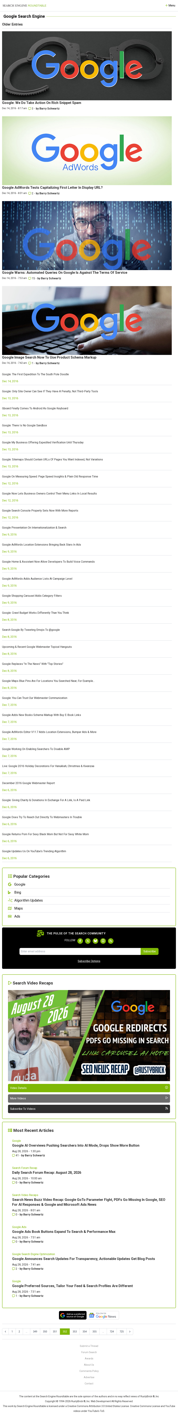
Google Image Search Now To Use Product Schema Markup (49, 357)
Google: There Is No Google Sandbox (24, 425)
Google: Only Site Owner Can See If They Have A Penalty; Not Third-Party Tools (50, 391)
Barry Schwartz (49, 108)
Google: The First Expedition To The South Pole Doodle (35, 374)
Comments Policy (89, 1371)
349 (35, 1331)
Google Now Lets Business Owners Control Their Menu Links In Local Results (49, 493)
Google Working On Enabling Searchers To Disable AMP (36, 749)
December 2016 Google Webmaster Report (28, 783)
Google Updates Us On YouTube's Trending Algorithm (34, 851)
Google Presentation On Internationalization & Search (34, 527)
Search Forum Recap (24, 1168)
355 (94, 1331)
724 (112, 1331)
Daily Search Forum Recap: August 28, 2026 (46, 1172)
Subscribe (149, 951)
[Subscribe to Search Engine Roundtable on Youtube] (103, 941)
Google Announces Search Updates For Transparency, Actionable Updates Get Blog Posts (83, 1259)
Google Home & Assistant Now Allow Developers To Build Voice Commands (48, 561)
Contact (89, 1383)
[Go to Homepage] (24, 5)
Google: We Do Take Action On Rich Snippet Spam (41, 103)
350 (45, 1331)
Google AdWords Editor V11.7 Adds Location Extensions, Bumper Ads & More (49, 732)
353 (75, 1331)
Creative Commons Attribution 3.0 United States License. (98, 1406)
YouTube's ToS (96, 1411)
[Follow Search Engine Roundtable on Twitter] (88, 941)
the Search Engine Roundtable (53, 1396)
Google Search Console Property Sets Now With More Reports (40, 510)
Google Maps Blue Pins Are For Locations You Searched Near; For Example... (48, 681)
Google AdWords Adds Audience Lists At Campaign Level (37, 578)
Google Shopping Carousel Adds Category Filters (32, 595)
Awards (89, 1358)
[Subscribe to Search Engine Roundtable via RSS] (111, 941)
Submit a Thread (89, 1346)
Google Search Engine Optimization (33, 1254)
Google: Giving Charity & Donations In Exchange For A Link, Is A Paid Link (46, 800)
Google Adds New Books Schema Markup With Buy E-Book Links (41, 715)
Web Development (101, 1401)
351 (55, 1331)
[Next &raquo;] (130, 1331)
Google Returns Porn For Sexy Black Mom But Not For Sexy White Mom (45, 834)
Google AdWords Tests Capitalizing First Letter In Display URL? (52, 187)
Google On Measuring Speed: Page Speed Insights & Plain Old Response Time (50, 476)
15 (33, 278)
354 (85, 1331)
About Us (89, 1364)
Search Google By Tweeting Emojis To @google (31, 629)
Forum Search (89, 1352)
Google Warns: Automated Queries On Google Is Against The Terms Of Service (64, 272)
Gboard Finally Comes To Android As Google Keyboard (35, 408)
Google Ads (19, 1227)
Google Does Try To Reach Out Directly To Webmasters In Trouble (42, 817)
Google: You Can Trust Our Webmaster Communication (34, 698)
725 (122, 1331)
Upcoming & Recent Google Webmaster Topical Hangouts (37, 646)
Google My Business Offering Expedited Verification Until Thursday (43, 442)
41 (17, 1155)
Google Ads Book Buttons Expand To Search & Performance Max (63, 1232)
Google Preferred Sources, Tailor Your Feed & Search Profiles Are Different (72, 1286)
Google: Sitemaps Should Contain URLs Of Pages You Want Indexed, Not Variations (52, 459)
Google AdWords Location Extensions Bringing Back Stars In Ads (41, 544)
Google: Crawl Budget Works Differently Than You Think (35, 612)
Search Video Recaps (25, 1195)
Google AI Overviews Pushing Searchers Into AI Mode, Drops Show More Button (75, 1145)
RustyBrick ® (78, 1401)
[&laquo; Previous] (5, 1331)
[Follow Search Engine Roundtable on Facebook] (80, 941)
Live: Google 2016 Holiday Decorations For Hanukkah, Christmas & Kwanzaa (48, 766)
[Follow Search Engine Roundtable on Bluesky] (95, 941)
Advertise (89, 1377)
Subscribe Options (89, 961)
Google (16, 1140)
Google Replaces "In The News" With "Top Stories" (32, 664)
